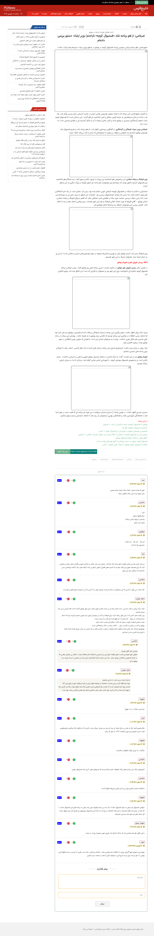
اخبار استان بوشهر (136, 14)
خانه (146, 14)
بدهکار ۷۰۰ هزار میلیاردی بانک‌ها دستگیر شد (30, 126)
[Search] (21, 14)
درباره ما (44, 14)
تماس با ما (35, 14)
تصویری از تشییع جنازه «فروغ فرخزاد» (32, 57)
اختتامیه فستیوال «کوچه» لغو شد (134, 427)
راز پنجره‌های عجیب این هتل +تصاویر (32, 40)
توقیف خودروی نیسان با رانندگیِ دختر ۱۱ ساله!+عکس (31, 52)
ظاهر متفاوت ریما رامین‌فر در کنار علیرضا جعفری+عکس (32, 85)
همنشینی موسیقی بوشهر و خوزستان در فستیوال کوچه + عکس (123, 431)
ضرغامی (129, 459)
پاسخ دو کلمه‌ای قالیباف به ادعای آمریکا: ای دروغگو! (28, 122)
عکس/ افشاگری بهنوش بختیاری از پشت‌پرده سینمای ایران (30, 69)
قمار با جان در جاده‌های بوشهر (35, 115)
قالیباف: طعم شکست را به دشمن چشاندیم (30, 168)
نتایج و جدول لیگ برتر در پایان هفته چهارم (30, 140)
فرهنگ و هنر (69, 14)
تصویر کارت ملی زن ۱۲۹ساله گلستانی (32, 64)
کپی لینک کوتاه (63, 451)
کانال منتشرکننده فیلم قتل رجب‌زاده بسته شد (30, 147)
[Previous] (131, 2)
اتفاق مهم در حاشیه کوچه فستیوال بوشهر (131, 437)
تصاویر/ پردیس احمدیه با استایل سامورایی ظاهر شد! (27, 74)
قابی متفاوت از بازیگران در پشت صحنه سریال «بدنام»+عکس (29, 135)
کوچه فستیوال (104, 459)
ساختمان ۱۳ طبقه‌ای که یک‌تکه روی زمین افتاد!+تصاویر (31, 99)
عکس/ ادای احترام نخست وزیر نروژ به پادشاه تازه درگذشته (28, 176)
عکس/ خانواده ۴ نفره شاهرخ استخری (32, 91)
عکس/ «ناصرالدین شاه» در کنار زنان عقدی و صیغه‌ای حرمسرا (30, 79)
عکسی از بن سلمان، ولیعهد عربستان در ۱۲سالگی (29, 60)
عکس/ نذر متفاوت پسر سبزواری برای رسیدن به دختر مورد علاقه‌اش (29, 45)
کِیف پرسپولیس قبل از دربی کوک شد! (32, 144)
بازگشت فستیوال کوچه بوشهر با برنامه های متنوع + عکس (124, 444)
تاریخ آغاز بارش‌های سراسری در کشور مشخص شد (28, 158)
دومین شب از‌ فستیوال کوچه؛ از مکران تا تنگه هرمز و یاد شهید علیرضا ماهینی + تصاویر (112, 434)
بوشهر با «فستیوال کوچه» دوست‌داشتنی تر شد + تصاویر (125, 424)
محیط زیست (107, 14)
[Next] (133, 2)
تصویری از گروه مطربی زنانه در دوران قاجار (30, 36)
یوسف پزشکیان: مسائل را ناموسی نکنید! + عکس (29, 171)
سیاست (124, 14)
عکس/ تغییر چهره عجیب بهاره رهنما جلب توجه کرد (27, 94)
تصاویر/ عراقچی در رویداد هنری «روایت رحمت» (29, 118)
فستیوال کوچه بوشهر (117, 459)
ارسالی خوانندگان (56, 14)
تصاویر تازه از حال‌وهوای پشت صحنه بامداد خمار (28, 33)
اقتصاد (117, 14)
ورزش (97, 14)
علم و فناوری (80, 14)
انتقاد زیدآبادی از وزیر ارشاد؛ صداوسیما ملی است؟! (113, 2)
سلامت (90, 14)
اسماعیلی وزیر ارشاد (140, 459)
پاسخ (59, 480)
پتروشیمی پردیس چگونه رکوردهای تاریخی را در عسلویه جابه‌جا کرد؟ (29, 152)
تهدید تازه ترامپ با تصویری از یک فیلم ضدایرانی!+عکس (32, 162)
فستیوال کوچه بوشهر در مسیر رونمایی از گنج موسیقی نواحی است (121, 441)
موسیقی (94, 459)
